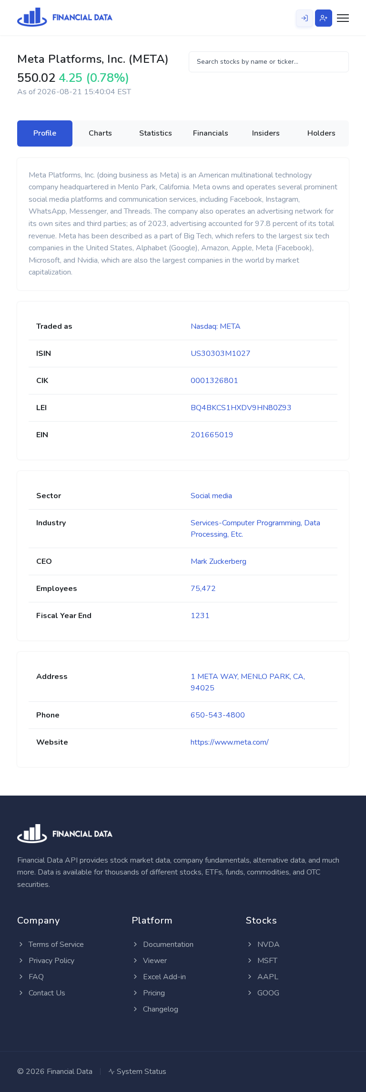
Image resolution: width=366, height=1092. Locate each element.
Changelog (159, 1009)
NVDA (267, 944)
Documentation (167, 944)
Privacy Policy (50, 960)
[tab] (44, 133)
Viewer (154, 960)
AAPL (266, 977)
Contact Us (46, 993)
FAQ (35, 977)
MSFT (266, 960)
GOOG (267, 993)
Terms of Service (55, 944)
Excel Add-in (163, 977)
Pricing (153, 993)
